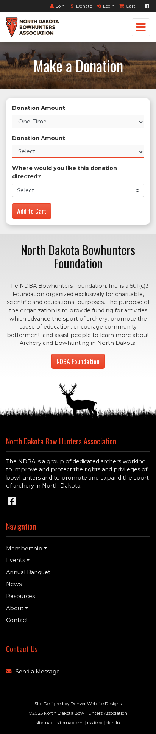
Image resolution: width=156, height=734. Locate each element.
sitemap (44, 722)
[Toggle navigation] (141, 27)
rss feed (95, 722)
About (14, 608)
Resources (20, 596)
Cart (130, 6)
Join (61, 6)
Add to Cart (32, 211)
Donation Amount (38, 107)
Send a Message (38, 671)
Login (109, 6)
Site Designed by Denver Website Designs (78, 703)
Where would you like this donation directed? (64, 172)
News (14, 584)
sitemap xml (70, 722)
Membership (24, 548)
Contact (17, 620)
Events (15, 560)
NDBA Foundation (78, 361)
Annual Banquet (28, 572)
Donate (84, 6)
